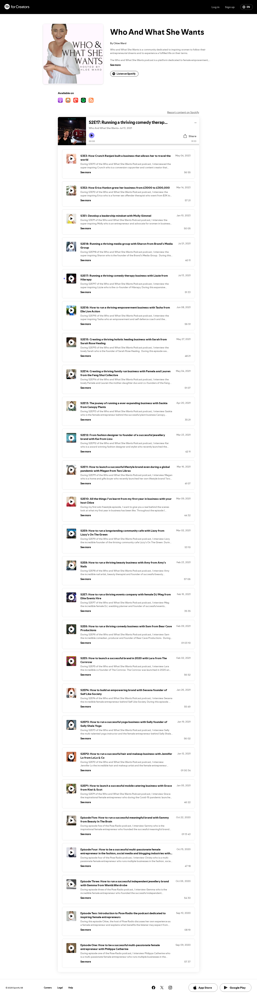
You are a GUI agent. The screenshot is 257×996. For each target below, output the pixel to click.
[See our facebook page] (153, 987)
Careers (48, 987)
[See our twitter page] (162, 987)
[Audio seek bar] (142, 144)
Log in (215, 7)
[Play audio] (196, 122)
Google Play (238, 988)
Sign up (230, 7)
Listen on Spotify (126, 73)
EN (248, 7)
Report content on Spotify (183, 112)
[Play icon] (91, 135)
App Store (205, 988)
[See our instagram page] (170, 987)
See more (115, 65)
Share (192, 136)
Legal (60, 987)
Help (70, 987)
